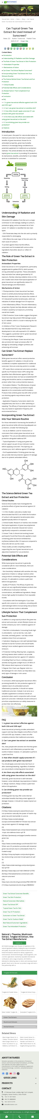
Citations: (6, 128)
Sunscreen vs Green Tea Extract (14, 916)
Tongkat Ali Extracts (10, 973)
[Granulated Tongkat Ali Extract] (28, 1003)
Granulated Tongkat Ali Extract (28, 1012)
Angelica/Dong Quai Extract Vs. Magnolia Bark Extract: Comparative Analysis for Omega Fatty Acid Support (28, 1046)
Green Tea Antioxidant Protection (14, 926)
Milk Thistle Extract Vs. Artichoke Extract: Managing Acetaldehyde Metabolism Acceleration (28, 1043)
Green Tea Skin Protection (12, 897)
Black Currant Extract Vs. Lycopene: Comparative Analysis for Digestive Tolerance (28, 1037)
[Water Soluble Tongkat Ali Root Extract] (10, 1003)
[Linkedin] (7, 1073)
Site (27, 41)
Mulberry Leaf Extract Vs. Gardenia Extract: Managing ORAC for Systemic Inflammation (11, 1046)
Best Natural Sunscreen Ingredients (15, 923)
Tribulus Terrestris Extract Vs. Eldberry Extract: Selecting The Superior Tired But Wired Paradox (11, 1039)
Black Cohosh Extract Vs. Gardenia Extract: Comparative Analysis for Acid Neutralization (28, 1039)
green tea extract (12, 153)
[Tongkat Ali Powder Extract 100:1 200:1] (10, 983)
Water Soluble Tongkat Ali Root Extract (10, 1012)
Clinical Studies (9, 85)
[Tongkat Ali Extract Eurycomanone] (29, 983)
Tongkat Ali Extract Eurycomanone (29, 992)
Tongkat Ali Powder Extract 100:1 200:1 (10, 992)
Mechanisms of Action (11, 67)
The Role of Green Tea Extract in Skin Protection (19, 61)
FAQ (4, 99)
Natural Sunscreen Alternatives (13, 901)
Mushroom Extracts (10, 1022)
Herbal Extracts (9, 1027)
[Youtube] (10, 1073)
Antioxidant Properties (11, 64)
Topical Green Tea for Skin (12, 908)
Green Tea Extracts (10, 1017)
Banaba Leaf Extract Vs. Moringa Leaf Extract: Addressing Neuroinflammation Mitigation (28, 1041)
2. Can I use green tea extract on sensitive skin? (20, 108)
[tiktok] (18, 1073)
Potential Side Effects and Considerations (17, 88)
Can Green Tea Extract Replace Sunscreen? (17, 70)
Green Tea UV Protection (11, 912)
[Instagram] (14, 1073)
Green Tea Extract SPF (10, 904)
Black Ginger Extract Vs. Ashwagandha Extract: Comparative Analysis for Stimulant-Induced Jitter (11, 1041)
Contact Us (19, 943)
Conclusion (7, 96)
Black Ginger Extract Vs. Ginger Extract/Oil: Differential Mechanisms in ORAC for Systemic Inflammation (11, 1037)
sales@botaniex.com (10, 1104)
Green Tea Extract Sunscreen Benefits (16, 894)
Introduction (7, 55)
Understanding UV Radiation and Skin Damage (19, 58)
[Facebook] (3, 1073)
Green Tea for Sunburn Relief (13, 919)
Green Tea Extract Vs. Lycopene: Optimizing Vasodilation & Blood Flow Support (11, 1043)
